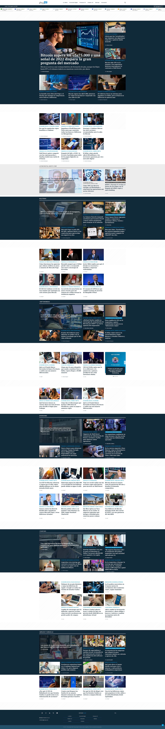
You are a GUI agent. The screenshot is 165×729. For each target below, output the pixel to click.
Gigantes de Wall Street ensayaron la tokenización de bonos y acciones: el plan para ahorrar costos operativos (93, 437)
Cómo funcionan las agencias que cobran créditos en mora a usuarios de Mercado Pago (49, 266)
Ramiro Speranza (44, 99)
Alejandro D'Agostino (103, 99)
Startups (97, 2)
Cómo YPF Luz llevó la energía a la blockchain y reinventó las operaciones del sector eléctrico (93, 188)
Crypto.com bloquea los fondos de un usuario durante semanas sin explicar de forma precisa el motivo (71, 693)
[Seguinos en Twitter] (53, 713)
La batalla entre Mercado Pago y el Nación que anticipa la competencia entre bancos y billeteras (51, 95)
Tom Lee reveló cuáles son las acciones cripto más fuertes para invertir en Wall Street (93, 484)
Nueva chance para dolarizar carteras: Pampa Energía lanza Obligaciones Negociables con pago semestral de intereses (71, 451)
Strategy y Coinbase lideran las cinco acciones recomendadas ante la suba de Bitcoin (92, 131)
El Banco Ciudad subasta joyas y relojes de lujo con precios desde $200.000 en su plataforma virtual (93, 612)
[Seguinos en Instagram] (42, 713)
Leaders (69, 721)
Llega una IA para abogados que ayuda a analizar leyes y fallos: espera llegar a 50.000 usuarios (71, 369)
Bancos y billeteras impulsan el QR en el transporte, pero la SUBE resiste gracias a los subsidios (60, 213)
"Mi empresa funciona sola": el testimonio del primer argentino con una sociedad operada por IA (115, 552)
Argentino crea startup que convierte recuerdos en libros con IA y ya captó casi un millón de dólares (71, 564)
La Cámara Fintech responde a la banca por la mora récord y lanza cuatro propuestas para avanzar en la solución (93, 219)
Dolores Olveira (109, 45)
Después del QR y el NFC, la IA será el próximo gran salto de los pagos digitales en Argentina (71, 156)
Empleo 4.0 (90, 2)
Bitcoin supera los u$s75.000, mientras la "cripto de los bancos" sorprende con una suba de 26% (82, 95)
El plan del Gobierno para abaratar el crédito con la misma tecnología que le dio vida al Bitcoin (71, 335)
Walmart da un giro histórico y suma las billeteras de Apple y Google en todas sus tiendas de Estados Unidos (71, 586)
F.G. (85, 376)
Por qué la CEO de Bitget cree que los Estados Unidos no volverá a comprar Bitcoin (93, 693)
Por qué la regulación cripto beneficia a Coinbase (49, 129)
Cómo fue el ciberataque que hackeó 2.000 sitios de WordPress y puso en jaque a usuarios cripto (71, 405)
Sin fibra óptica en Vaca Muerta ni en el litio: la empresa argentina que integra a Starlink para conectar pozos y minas (91, 512)
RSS (115, 713)
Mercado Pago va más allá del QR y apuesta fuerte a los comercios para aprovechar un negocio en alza (71, 232)
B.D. (63, 410)
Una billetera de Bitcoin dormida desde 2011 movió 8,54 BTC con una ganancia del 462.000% (114, 511)
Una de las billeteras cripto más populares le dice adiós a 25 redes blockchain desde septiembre (115, 693)
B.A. (41, 410)
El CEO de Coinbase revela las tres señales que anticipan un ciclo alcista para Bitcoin (49, 290)
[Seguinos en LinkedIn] (49, 713)
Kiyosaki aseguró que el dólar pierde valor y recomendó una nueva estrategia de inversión (71, 266)
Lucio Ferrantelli (45, 184)
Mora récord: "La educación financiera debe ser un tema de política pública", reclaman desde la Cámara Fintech (60, 180)
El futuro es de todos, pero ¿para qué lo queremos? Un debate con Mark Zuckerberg (115, 371)
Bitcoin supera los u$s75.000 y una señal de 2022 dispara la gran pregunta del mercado (70, 59)
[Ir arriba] (163, 725)
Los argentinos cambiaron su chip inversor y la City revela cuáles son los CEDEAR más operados (115, 437)
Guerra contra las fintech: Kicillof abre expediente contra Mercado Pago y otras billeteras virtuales (49, 511)
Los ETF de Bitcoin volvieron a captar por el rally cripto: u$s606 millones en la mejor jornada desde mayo (49, 485)
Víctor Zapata (109, 71)
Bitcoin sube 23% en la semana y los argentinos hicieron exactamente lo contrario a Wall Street (113, 65)
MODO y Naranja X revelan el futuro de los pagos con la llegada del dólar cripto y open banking (115, 187)
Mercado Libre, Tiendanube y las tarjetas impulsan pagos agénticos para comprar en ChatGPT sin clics (115, 232)
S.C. (107, 193)
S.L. (85, 518)
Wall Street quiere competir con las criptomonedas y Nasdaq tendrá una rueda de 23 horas (49, 156)
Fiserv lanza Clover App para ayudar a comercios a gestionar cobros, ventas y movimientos (115, 219)
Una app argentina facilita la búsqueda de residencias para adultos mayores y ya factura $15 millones (60, 545)
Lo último (65, 2)
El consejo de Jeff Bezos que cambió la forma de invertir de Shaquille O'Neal (92, 290)
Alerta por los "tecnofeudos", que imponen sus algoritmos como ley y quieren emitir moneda (115, 39)
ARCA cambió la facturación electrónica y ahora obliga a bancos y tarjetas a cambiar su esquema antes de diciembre (115, 613)
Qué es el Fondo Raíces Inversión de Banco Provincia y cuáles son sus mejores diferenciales (49, 369)
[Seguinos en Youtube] (57, 713)
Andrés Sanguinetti (66, 237)
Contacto (82, 721)
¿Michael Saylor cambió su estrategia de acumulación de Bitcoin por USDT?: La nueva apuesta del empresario (93, 322)
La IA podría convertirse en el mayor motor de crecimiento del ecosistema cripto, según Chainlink (114, 586)
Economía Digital (73, 2)
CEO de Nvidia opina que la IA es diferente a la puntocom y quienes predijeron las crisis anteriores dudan (92, 370)
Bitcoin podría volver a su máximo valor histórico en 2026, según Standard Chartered (70, 511)
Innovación (104, 2)
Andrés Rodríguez (45, 71)
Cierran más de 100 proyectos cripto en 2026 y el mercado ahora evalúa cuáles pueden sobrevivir (59, 316)
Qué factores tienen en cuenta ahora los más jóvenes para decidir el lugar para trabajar (49, 405)
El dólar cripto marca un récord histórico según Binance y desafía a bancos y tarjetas (115, 335)
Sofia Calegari (65, 376)
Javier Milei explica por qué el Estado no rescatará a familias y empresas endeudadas (93, 266)
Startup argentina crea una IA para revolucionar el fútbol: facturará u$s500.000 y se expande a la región (93, 552)
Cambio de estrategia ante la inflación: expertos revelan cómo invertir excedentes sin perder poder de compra (71, 612)
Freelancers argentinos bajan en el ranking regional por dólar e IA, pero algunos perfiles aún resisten (71, 667)
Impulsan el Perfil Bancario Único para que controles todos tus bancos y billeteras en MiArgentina (71, 131)
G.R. (41, 518)
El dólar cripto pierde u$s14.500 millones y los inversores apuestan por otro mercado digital (93, 156)
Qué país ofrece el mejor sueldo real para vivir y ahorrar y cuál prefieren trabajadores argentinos (113, 667)
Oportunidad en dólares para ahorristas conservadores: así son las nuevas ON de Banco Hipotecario (58, 430)
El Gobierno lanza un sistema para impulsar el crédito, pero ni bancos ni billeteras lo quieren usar (111, 95)
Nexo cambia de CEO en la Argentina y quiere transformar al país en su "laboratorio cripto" (114, 323)
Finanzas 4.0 (82, 2)
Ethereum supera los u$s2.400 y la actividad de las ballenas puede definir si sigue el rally (71, 484)
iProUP (42, 271)
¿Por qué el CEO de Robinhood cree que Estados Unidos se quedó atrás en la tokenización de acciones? (49, 693)
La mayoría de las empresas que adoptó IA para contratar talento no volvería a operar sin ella (115, 653)
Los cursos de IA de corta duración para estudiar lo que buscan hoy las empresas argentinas (60, 646)
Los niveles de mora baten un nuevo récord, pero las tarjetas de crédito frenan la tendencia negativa (71, 291)
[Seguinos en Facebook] (45, 713)
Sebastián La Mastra (46, 433)
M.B (41, 376)
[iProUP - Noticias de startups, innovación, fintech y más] (42, 2)
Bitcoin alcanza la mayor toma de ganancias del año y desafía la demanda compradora (115, 485)
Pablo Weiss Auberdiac (89, 328)
